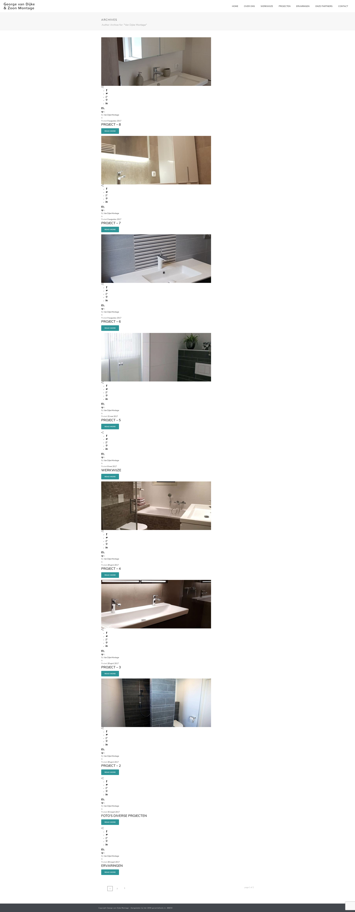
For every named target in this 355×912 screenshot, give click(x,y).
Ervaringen (303, 6)
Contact (343, 6)
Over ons (249, 6)
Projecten (285, 6)
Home (235, 6)
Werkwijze (267, 6)
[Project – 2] (177, 467)
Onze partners (324, 6)
